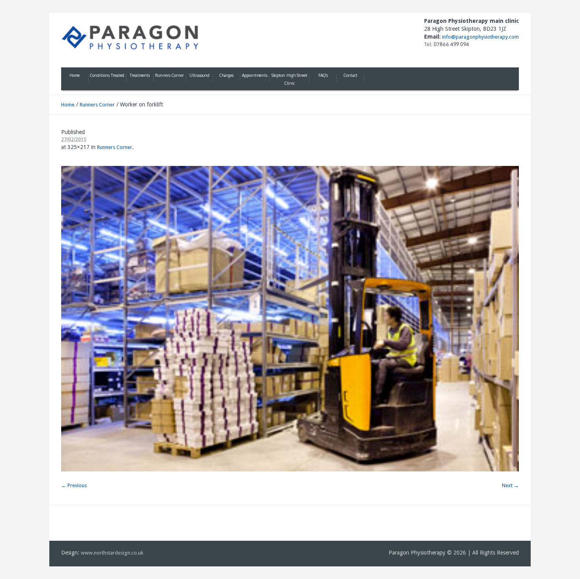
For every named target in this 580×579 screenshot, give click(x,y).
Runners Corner (97, 105)
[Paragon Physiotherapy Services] (130, 37)
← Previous (74, 485)
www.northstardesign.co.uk (112, 553)
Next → (510, 485)
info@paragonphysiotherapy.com (480, 37)
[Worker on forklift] (290, 318)
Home (68, 105)
